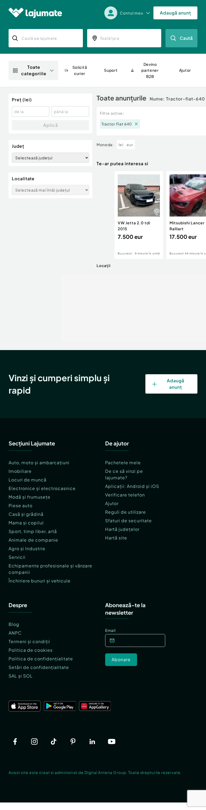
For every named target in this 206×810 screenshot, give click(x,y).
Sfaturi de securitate (128, 520)
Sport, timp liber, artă (33, 531)
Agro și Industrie (27, 548)
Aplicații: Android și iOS (132, 486)
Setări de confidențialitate (39, 667)
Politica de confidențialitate (41, 658)
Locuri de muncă (27, 480)
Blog (14, 624)
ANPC (15, 633)
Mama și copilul (26, 522)
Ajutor (112, 503)
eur (130, 144)
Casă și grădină (26, 514)
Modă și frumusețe (29, 497)
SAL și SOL (21, 676)
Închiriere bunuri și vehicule (40, 581)
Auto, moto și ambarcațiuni (39, 462)
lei (121, 144)
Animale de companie (33, 540)
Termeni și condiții (29, 641)
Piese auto (20, 505)
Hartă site (116, 538)
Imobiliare (20, 471)
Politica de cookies (31, 650)
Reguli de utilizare (125, 512)
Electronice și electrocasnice (42, 488)
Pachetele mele (123, 462)
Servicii (17, 557)
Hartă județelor (122, 529)
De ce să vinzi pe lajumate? (124, 474)
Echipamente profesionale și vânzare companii (50, 569)
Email (110, 630)
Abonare (121, 659)
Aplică (50, 125)
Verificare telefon (125, 495)
